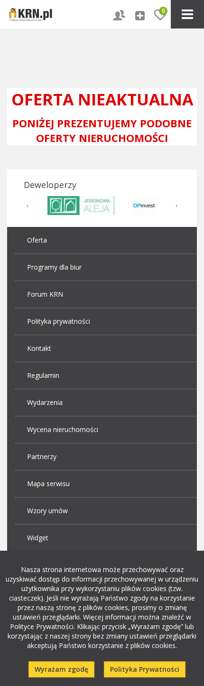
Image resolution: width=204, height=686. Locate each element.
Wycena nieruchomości (62, 429)
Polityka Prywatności (144, 669)
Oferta (37, 239)
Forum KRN (45, 294)
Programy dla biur (54, 267)
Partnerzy (41, 456)
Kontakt (39, 348)
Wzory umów (47, 510)
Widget (37, 537)
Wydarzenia (45, 402)
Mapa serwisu (48, 483)
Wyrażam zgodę (61, 669)
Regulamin (43, 375)
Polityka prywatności (58, 321)
